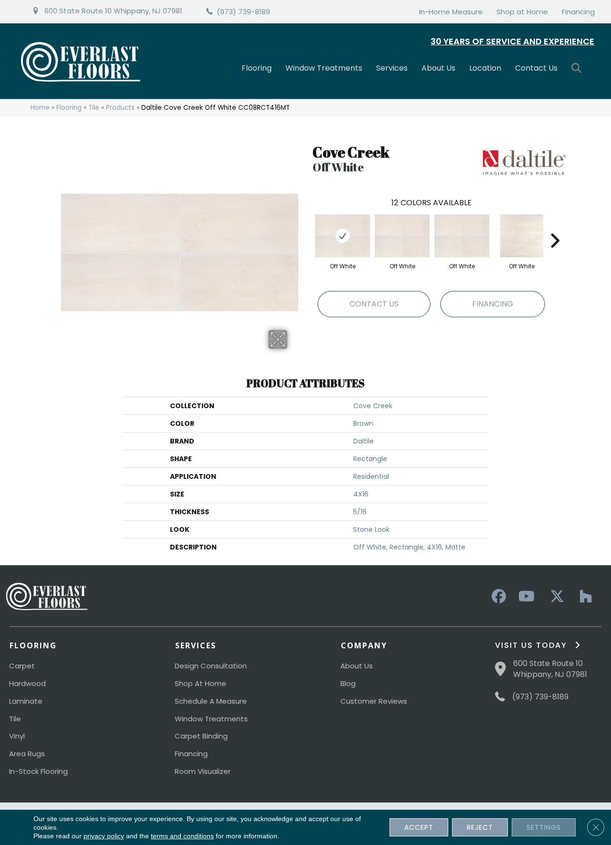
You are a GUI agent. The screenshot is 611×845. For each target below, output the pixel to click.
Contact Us (536, 68)
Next (555, 226)
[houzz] (583, 596)
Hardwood (27, 683)
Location (485, 68)
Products (120, 107)
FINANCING (492, 303)
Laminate (25, 701)
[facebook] (497, 596)
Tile (93, 107)
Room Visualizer (203, 771)
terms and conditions (182, 836)
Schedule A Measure (211, 701)
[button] (578, 68)
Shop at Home (522, 12)
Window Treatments (323, 68)
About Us (438, 68)
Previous (308, 226)
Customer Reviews (373, 701)
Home (40, 107)
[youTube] (526, 596)
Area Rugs (27, 754)
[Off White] (342, 236)
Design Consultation (211, 666)
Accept (418, 827)
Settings (544, 827)
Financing (578, 12)
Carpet (22, 666)
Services (392, 68)
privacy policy (104, 836)
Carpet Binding (201, 736)
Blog (348, 683)
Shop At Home (200, 683)
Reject (480, 827)
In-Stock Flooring (38, 771)
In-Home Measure (451, 12)
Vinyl (17, 736)
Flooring (257, 68)
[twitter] (555, 596)
